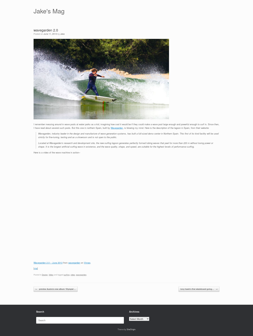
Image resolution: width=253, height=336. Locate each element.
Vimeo (87, 262)
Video (51, 274)
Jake (62, 33)
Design (45, 274)
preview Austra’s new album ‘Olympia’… (55, 289)
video (73, 274)
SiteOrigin (131, 329)
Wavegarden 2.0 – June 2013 (48, 262)
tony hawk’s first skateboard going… (199, 289)
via (35, 268)
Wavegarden (117, 127)
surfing (67, 274)
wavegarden (74, 262)
